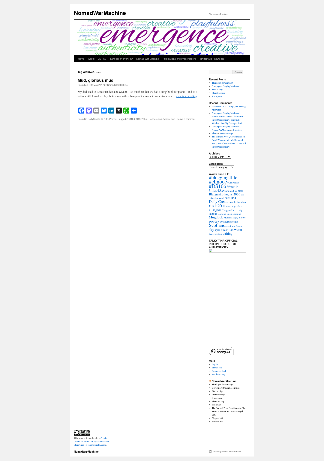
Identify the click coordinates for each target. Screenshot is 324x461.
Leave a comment (186, 118)
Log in (215, 364)
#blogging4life (223, 177)
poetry (214, 221)
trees (225, 230)
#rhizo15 (215, 190)
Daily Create (218, 201)
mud (173, 118)
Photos (112, 118)
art (222, 190)
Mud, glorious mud (95, 80)
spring (218, 230)
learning (222, 213)
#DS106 (130, 118)
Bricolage (237, 129)
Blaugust (215, 194)
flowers (228, 206)
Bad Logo (216, 404)
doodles (241, 202)
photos (242, 217)
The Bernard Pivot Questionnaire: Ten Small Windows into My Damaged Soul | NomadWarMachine (228, 140)
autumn (229, 190)
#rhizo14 (233, 186)
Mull (226, 217)
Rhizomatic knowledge (212, 58)
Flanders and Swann (159, 118)
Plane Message (218, 92)
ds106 (215, 205)
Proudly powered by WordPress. (227, 451)
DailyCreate (94, 118)
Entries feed (217, 367)
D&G (234, 198)
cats (211, 198)
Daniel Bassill (218, 106)
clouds (226, 198)
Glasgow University (232, 210)
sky (211, 229)
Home (81, 58)
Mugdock (216, 217)
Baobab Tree (217, 421)
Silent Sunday (237, 226)
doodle (232, 202)
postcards (225, 221)
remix (234, 221)
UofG (231, 230)
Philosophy (233, 217)
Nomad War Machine (147, 58)
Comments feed (219, 370)
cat (242, 194)
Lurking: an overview (121, 58)
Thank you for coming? (222, 82)
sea (227, 225)
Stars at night (218, 89)
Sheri (214, 133)
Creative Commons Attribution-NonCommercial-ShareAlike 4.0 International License (92, 441)
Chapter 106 (217, 417)
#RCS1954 (141, 118)
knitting (213, 213)
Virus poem (217, 96)
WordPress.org (218, 374)
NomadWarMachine (100, 13)
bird (235, 190)
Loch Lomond (234, 213)
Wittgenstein (215, 233)
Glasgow (215, 209)
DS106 (104, 118)
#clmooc (218, 181)
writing (227, 233)
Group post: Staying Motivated (225, 86)
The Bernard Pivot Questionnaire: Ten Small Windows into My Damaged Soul (228, 120)
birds (240, 190)
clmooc (218, 198)
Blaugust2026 (230, 194)
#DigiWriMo (233, 182)
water (238, 229)
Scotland (217, 225)
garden (237, 206)
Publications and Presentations (179, 58)
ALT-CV (102, 58)
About (91, 58)
